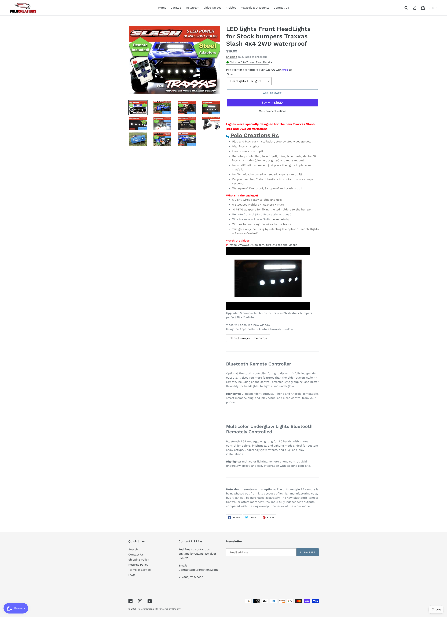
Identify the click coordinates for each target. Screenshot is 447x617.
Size (230, 74)
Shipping (231, 56)
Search (133, 549)
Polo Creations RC (148, 609)
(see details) (281, 219)
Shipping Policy (138, 559)
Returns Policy (138, 564)
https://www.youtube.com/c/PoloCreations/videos (263, 244)
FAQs (131, 574)
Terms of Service (139, 569)
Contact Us (136, 554)
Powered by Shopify (170, 609)
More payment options (272, 111)
